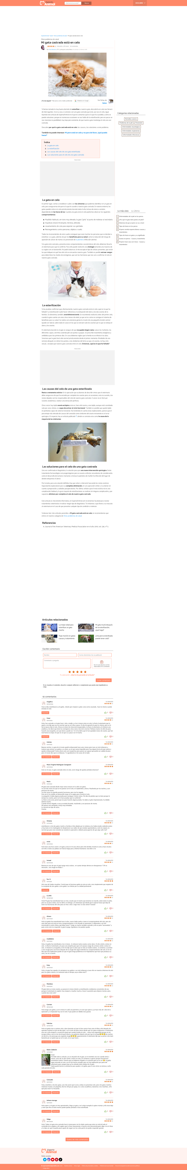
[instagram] (48, 1159)
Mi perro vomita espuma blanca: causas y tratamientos (132, 230)
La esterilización (53, 148)
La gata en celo (53, 145)
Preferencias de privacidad (106, 1166)
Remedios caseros (131, 119)
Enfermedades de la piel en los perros (131, 216)
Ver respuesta (46, 757)
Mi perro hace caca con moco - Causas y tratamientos (132, 243)
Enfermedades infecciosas (131, 135)
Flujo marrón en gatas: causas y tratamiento (67, 637)
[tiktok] (60, 1159)
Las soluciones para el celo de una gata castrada (65, 154)
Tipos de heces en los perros (128, 226)
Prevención (138, 123)
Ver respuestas (47, 931)
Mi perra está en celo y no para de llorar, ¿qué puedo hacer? (74, 134)
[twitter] (45, 1159)
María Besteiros (52, 50)
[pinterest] (56, 1159)
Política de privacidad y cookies (90, 1166)
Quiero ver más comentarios (77, 1139)
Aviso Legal (77, 1166)
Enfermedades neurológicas (131, 127)
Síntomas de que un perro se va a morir (131, 223)
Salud (51, 36)
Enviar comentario (103, 680)
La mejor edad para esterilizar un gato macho (66, 628)
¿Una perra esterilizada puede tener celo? (104, 637)
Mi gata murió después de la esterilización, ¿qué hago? (104, 628)
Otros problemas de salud (60, 36)
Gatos (104, 103)
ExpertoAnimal (45, 36)
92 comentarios (74, 46)
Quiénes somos (68, 1166)
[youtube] (52, 1159)
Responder (45, 713)
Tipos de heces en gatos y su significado (132, 235)
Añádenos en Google (83, 101)
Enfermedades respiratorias (131, 131)
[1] (76, 416)
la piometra (80, 239)
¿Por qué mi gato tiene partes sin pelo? (131, 219)
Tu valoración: (65, 675)
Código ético (46, 1168)
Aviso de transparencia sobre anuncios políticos (127, 1166)
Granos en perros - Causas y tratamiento (132, 238)
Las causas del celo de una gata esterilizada (63, 151)
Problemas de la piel (126, 123)
